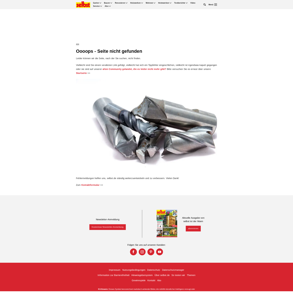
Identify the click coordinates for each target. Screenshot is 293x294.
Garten (96, 3)
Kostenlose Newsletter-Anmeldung (107, 227)
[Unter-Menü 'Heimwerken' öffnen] (170, 3)
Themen (191, 275)
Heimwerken (163, 3)
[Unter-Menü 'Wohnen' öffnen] (154, 3)
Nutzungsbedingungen (133, 270)
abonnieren (193, 228)
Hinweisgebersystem (142, 275)
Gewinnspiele (138, 280)
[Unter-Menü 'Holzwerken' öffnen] (142, 3)
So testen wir (178, 275)
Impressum (115, 270)
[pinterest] (150, 251)
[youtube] (159, 251)
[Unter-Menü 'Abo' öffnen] (110, 6)
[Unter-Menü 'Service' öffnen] (101, 6)
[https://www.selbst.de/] (83, 4)
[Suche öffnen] (204, 4)
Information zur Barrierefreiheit (113, 275)
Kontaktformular (90, 185)
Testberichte (179, 3)
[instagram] (142, 251)
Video (192, 3)
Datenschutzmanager (173, 270)
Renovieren (120, 3)
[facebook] (133, 251)
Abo (107, 6)
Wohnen (149, 3)
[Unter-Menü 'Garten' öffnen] (100, 3)
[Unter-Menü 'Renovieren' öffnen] (127, 3)
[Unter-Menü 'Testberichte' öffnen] (187, 3)
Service (96, 6)
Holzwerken (135, 3)
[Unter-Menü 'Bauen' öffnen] (111, 3)
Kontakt (151, 280)
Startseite (81, 73)
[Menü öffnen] (215, 4)
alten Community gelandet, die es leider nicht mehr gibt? (134, 69)
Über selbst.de (162, 275)
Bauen (107, 3)
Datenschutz (153, 270)
